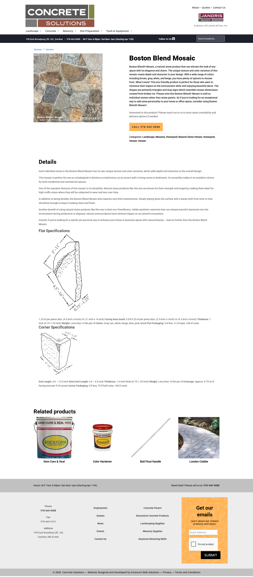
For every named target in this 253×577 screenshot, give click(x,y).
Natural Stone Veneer (190, 137)
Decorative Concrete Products (152, 515)
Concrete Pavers (153, 508)
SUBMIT (210, 555)
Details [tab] (47, 162)
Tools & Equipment (117, 31)
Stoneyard (171, 137)
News (100, 523)
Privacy (167, 572)
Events (100, 531)
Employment (100, 508)
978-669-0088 (73, 39)
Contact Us (219, 7)
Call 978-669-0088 (146, 126)
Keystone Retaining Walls (153, 539)
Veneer (38, 49)
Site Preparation (89, 31)
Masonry (68, 31)
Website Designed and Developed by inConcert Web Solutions (123, 572)
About (195, 7)
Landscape (32, 31)
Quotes (206, 7)
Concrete (50, 31)
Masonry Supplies (152, 531)
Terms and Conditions (188, 572)
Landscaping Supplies (152, 523)
